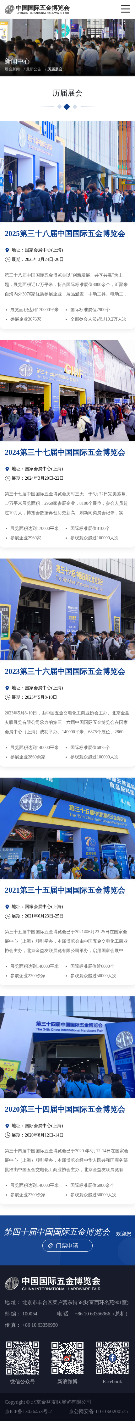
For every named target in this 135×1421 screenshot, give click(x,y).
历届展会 (54, 69)
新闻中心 (17, 61)
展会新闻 (12, 69)
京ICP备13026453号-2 (28, 1411)
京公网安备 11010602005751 (99, 1411)
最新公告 (33, 69)
